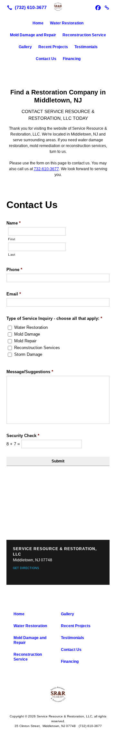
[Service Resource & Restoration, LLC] (58, 6)
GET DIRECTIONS (26, 568)
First (11, 239)
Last (11, 254)
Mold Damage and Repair (33, 35)
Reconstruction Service (84, 35)
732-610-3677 (46, 169)
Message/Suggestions (29, 372)
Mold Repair (25, 340)
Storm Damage (28, 354)
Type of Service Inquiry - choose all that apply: (54, 318)
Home (38, 23)
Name (13, 223)
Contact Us (46, 59)
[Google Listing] (106, 7)
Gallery (25, 47)
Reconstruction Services (37, 347)
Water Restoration (66, 23)
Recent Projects (53, 47)
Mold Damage (27, 334)
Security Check (22, 436)
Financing (72, 59)
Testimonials (86, 47)
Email (13, 294)
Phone (14, 270)
